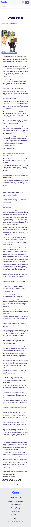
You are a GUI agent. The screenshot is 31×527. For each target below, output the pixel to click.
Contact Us (15, 518)
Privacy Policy (15, 508)
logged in (12, 484)
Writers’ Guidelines (15, 515)
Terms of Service (15, 504)
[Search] (28, 6)
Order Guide (15, 511)
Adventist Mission (15, 497)
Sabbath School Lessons (15, 501)
